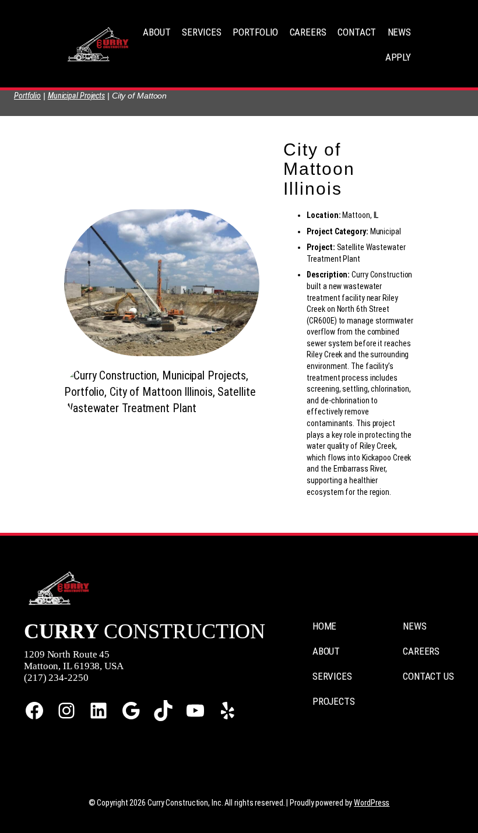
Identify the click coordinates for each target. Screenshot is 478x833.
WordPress (371, 802)
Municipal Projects (76, 95)
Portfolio (27, 95)
